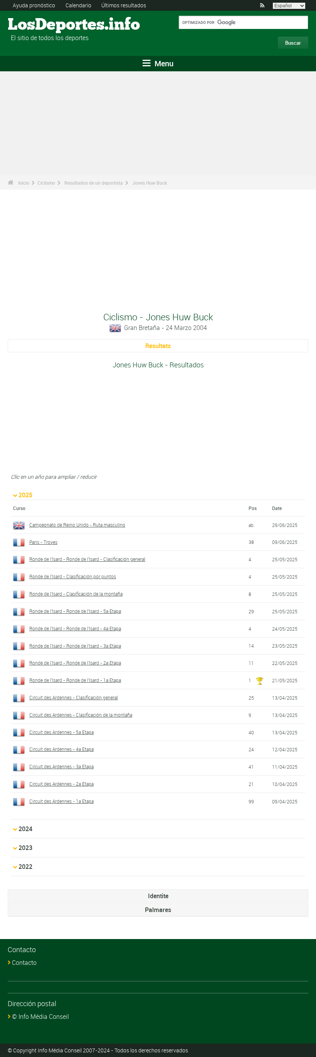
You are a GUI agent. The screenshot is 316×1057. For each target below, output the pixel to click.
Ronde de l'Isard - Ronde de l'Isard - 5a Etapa (75, 611)
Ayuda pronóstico (34, 5)
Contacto (24, 962)
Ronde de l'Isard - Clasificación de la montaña (76, 594)
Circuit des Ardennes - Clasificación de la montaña (80, 715)
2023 (25, 847)
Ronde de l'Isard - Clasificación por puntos (72, 576)
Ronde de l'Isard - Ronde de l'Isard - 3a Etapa (75, 646)
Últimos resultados (123, 5)
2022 (25, 866)
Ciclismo (46, 183)
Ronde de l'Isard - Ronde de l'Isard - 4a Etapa (75, 628)
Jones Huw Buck (149, 183)
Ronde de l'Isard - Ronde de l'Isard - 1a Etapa (75, 680)
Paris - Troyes (43, 542)
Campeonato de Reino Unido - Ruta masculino (77, 525)
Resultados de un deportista (93, 183)
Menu (163, 63)
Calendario (78, 5)
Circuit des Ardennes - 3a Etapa (61, 766)
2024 (25, 829)
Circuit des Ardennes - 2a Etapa (61, 784)
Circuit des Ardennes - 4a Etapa (61, 749)
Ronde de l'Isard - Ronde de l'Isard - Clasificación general (87, 559)
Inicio (23, 183)
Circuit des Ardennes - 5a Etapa (61, 732)
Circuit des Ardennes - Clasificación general (73, 697)
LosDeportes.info (37, 25)
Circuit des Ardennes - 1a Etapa (61, 801)
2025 (25, 495)
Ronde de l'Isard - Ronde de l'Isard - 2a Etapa (75, 663)
